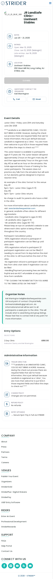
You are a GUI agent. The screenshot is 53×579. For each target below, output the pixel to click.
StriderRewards (8, 529)
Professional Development (14, 523)
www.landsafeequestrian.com (23, 210)
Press (3, 449)
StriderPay (6, 499)
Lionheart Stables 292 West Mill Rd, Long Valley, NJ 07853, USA (29, 68)
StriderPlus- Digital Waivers (14, 494)
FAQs (3, 543)
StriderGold (6, 489)
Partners (5, 454)
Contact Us (6, 553)
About (4, 443)
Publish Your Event (9, 478)
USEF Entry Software (10, 504)
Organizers (6, 483)
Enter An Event (8, 518)
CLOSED (27, 80)
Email (38, 98)
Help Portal (6, 548)
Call (19, 98)
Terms (4, 459)
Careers (5, 464)
